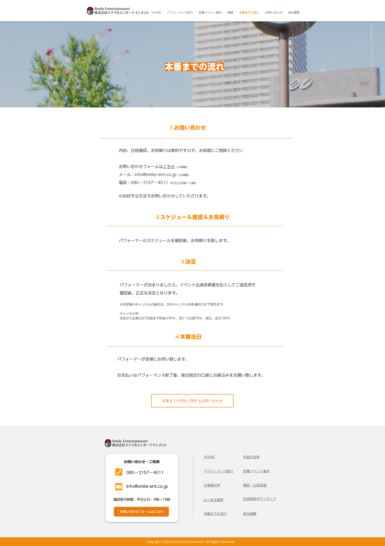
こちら (169, 166)
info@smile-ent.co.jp (155, 174)
